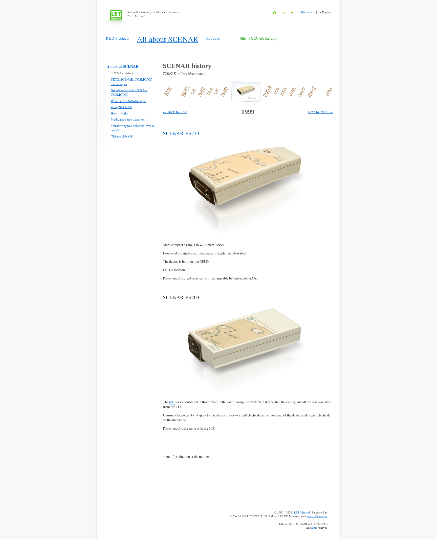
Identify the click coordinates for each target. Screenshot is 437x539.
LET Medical (302, 512)
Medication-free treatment (128, 119)
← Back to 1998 (175, 111)
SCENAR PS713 (181, 133)
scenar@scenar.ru (317, 516)
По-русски (307, 12)
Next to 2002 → (320, 111)
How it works (119, 113)
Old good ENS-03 (122, 136)
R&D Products (117, 38)
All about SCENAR (167, 39)
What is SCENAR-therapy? (128, 101)
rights (313, 527)
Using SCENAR (121, 107)
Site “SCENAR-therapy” (259, 38)
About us (213, 38)
